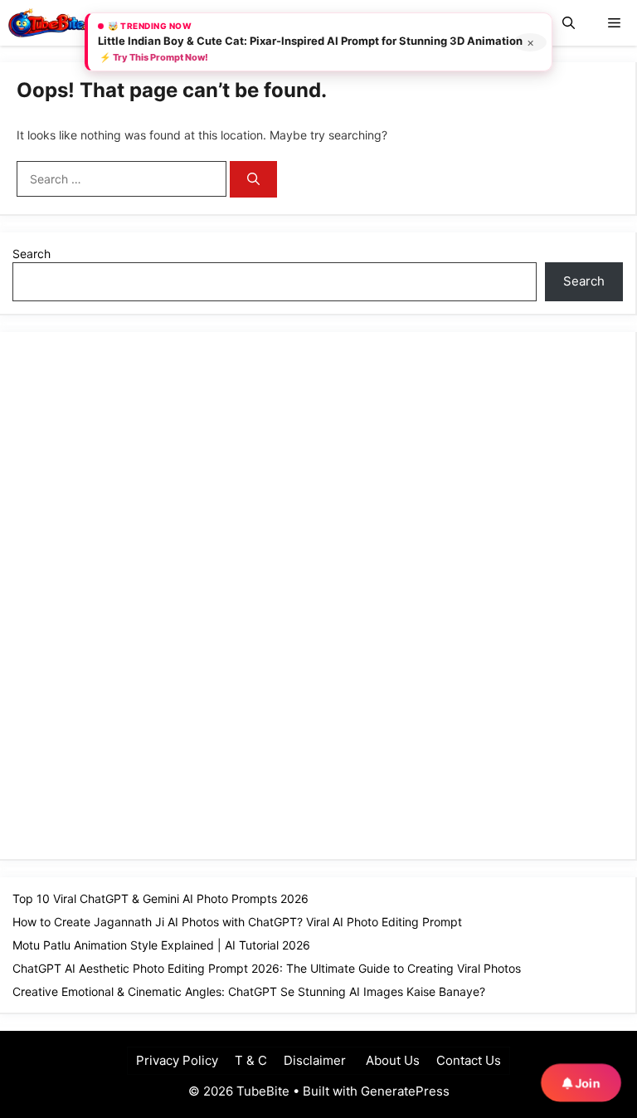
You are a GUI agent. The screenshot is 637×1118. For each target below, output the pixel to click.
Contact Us (468, 1060)
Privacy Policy (177, 1060)
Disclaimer (315, 1060)
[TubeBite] (51, 23)
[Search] (253, 179)
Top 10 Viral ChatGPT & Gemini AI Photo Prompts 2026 (160, 898)
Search (31, 254)
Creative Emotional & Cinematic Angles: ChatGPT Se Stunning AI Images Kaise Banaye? (248, 991)
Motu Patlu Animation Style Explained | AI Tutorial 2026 (161, 945)
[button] (568, 23)
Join (586, 1083)
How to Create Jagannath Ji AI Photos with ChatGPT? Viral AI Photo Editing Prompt (237, 922)
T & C (251, 1060)
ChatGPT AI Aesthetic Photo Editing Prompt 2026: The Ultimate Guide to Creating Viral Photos (266, 968)
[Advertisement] (136, 593)
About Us (391, 1060)
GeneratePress (405, 1091)
